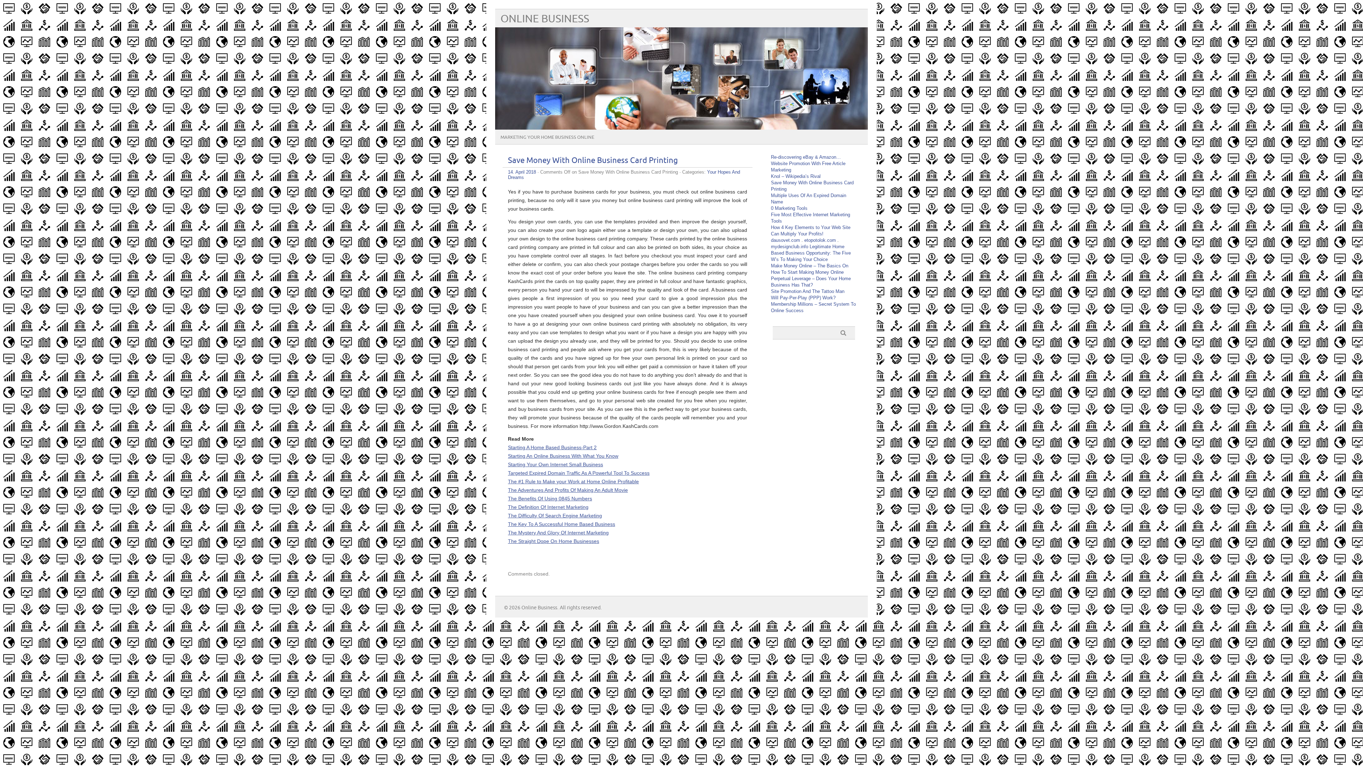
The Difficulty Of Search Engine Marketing (555, 515)
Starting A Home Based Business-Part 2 (552, 447)
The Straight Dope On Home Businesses (553, 541)
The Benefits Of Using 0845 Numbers (550, 498)
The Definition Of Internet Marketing (548, 507)
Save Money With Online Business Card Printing (593, 161)
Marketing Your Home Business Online (547, 137)
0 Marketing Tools (789, 208)
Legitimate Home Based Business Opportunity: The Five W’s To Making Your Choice (811, 253)
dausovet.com (785, 240)
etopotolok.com (820, 240)
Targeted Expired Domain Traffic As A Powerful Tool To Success (579, 473)
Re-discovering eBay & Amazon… (806, 157)
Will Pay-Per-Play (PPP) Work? (803, 297)
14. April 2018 (522, 172)
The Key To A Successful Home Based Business (561, 524)
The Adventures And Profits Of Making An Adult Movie (568, 490)
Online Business (544, 19)
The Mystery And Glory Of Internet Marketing (558, 532)
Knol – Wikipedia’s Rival (796, 176)
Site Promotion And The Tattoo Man (807, 291)
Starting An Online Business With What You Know (563, 456)
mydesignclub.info (789, 246)
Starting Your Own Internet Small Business (555, 464)
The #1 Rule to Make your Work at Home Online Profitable (573, 481)
